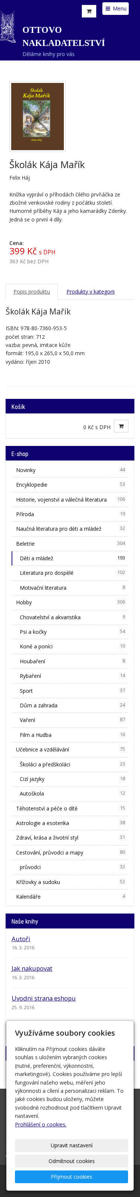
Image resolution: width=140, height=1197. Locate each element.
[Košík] (89, 11)
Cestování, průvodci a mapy (70, 852)
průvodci (72, 867)
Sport (72, 690)
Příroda (70, 514)
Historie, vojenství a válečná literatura (70, 499)
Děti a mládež (72, 558)
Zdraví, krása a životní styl (70, 837)
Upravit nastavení (72, 1145)
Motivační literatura (72, 587)
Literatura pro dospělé (72, 572)
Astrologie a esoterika (70, 823)
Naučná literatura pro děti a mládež (70, 528)
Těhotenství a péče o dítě (70, 808)
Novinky (70, 470)
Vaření (72, 719)
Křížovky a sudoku (70, 882)
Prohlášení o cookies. (40, 1124)
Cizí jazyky (72, 778)
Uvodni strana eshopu (44, 998)
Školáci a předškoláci (72, 764)
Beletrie (70, 543)
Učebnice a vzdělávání (70, 749)
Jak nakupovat (32, 968)
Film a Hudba (72, 734)
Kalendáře (70, 896)
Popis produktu (31, 291)
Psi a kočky (72, 631)
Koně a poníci (72, 646)
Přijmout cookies (71, 1176)
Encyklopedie (70, 484)
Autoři (21, 938)
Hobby (70, 602)
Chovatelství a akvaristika (72, 617)
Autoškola (72, 793)
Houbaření (72, 661)
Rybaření (72, 675)
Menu (119, 8)
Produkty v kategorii (90, 291)
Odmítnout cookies (72, 1161)
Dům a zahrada (72, 705)
